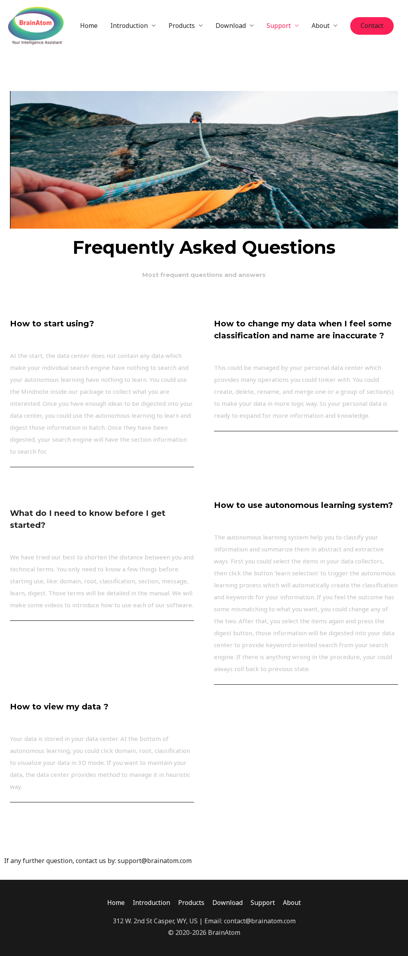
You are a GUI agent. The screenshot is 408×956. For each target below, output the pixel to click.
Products (182, 25)
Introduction (129, 25)
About (321, 25)
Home (89, 25)
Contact (372, 25)
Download (231, 25)
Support (279, 25)
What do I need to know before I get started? (87, 519)
